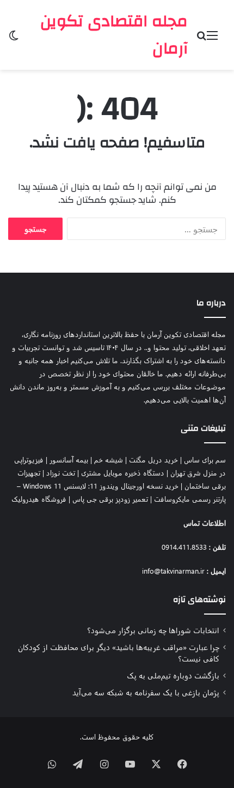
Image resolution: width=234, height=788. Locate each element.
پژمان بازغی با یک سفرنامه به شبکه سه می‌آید (145, 692)
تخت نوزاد (60, 472)
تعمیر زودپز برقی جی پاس (110, 498)
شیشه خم (108, 459)
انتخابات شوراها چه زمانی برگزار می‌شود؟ (153, 630)
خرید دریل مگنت (153, 459)
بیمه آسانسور (69, 459)
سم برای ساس (205, 459)
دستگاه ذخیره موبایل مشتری (122, 472)
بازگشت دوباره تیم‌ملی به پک (173, 675)
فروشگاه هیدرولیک (38, 498)
